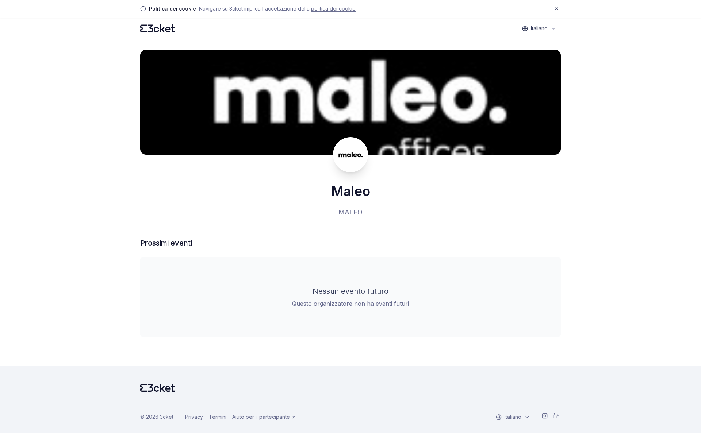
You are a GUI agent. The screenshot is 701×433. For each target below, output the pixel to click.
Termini (217, 417)
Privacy (194, 417)
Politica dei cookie (333, 8)
